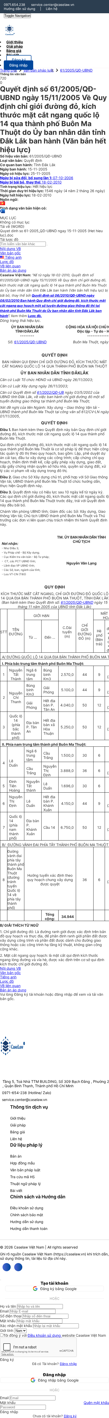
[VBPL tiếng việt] (2, 204)
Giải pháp (18, 1125)
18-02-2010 (31, 182)
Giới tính (6, 1330)
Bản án (16, 1156)
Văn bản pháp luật (38, 70)
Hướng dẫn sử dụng (19, 9)
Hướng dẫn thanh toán (28, 1228)
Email (4, 1311)
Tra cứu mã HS (22, 1177)
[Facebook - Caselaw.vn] (7, 1267)
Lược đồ (7, 261)
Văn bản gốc (10, 253)
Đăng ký (70, 1416)
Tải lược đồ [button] (9, 239)
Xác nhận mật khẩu (16, 1325)
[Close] (0, 1279)
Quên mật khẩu (96, 1402)
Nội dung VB (10, 248)
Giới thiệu (17, 1118)
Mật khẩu (7, 1321)
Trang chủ (8, 70)
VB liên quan (10, 266)
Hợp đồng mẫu (22, 1163)
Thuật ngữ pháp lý (25, 1183)
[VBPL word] (2, 213)
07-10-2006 (36, 178)
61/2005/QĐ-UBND (76, 70)
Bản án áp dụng (13, 270)
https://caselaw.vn (70, 1254)
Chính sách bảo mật (26, 1215)
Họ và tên (8, 1306)
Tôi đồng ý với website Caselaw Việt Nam (54, 1335)
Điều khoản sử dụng (26, 1208)
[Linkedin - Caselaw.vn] (18, 1267)
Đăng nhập (68, 1364)
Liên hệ (52, 9)
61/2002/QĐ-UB (50, 392)
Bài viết (12, 55)
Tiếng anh (13, 257)
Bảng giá (17, 1132)
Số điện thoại (11, 1316)
